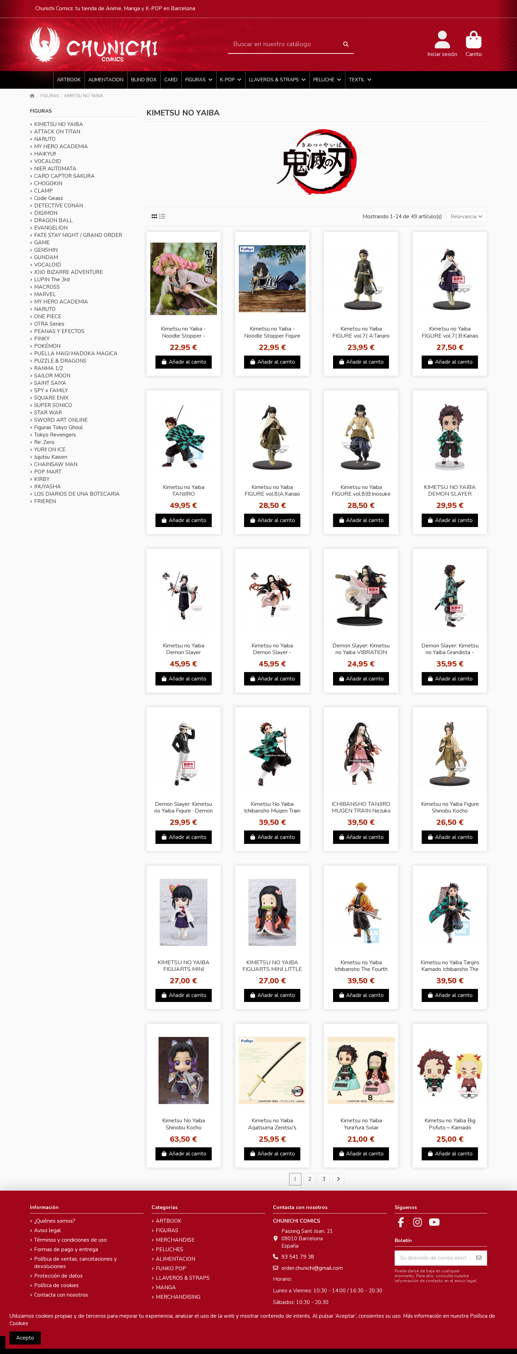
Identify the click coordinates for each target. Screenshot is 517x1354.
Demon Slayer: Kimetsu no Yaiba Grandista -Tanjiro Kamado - (450, 652)
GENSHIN (46, 249)
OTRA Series (49, 323)
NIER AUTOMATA (55, 168)
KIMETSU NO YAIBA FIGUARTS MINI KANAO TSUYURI (184, 969)
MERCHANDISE (175, 1239)
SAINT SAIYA (50, 383)
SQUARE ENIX (51, 397)
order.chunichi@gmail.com (312, 1268)
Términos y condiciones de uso (70, 1239)
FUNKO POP (171, 1268)
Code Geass (48, 198)
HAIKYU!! (45, 153)
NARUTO (45, 139)
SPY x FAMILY (51, 390)
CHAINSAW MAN (55, 464)
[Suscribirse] (479, 1258)
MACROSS (47, 286)
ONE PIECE (47, 316)
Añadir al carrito (187, 361)
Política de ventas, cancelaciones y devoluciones (75, 1262)
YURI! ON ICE (49, 449)
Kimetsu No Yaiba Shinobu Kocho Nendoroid (183, 1127)
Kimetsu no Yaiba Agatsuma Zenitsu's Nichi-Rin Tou (272, 1127)
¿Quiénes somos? (54, 1220)
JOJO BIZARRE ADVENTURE (68, 272)
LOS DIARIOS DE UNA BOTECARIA (77, 493)
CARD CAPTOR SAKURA (64, 176)
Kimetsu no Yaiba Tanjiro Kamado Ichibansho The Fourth (450, 969)
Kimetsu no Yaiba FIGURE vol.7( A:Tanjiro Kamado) (361, 335)
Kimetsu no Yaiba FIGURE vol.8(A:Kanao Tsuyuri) (272, 493)
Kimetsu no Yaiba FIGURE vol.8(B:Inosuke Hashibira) (361, 493)
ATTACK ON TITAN (57, 131)
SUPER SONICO (53, 405)
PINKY (42, 338)
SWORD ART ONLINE (61, 420)
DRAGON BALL (53, 220)
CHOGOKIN (48, 183)
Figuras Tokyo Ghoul (58, 427)
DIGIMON (45, 213)
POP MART (48, 471)
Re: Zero (44, 442)
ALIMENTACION (175, 1258)
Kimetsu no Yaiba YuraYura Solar (361, 1124)
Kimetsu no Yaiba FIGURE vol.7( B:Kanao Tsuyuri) (450, 335)
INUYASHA (47, 486)
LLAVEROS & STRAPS (183, 1277)
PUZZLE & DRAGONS (60, 360)
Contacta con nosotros (61, 1294)
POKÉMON (47, 346)
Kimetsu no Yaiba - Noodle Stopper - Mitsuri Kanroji (183, 335)
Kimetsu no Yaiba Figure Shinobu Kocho (450, 807)
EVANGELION (51, 227)
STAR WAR (48, 412)
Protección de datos (58, 1275)
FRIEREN (45, 501)
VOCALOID (47, 161)
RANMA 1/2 (48, 368)
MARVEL (45, 294)
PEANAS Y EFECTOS (59, 331)
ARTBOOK (168, 1220)
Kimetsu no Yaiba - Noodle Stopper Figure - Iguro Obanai (272, 335)
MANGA (166, 1287)
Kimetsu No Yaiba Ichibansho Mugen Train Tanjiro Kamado (272, 810)
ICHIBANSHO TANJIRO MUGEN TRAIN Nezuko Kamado (361, 810)
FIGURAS (41, 111)
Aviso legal (47, 1230)
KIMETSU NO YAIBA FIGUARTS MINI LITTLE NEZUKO (272, 969)
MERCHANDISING (178, 1296)
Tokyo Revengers (55, 434)
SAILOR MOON (52, 375)
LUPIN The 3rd (52, 279)
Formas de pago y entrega (66, 1249)
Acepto (25, 1337)
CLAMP (43, 190)
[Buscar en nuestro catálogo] (346, 44)
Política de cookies (56, 1285)
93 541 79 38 (297, 1256)
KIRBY (42, 479)
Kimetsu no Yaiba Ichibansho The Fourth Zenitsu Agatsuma (361, 969)
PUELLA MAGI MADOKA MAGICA (75, 353)
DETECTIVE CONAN (58, 205)
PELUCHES (169, 1249)
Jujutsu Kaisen (50, 456)
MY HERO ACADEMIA (61, 146)
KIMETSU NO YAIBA (58, 124)
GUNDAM (46, 257)
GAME (42, 242)
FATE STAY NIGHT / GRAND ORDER (78, 235)
